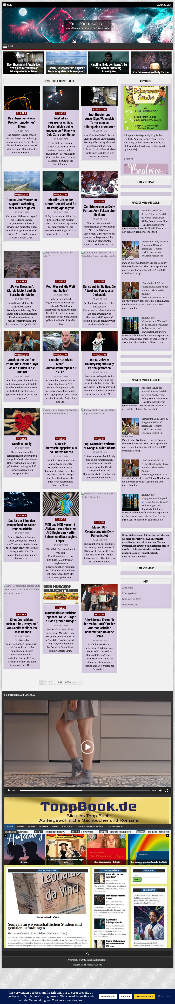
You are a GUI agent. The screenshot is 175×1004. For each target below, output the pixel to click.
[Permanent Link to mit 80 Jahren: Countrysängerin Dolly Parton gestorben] (99, 341)
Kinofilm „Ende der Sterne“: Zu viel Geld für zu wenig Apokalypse (66, 68)
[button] (87, 747)
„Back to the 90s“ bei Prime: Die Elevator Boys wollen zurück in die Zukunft (22, 366)
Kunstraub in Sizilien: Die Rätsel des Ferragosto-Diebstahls (99, 290)
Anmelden (127, 591)
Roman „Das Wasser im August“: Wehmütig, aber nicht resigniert (24, 69)
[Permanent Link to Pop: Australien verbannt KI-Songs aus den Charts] (99, 421)
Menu (9, 4)
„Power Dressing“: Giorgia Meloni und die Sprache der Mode (151, 72)
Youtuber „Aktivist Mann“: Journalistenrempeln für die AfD (61, 366)
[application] (87, 747)
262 (60, 682)
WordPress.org (130, 608)
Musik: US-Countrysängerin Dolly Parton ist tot (99, 531)
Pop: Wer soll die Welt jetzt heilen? (60, 288)
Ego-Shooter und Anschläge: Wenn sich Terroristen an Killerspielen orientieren (99, 120)
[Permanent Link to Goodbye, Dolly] (22, 421)
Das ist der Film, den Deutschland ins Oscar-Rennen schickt (22, 525)
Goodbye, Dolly (21, 444)
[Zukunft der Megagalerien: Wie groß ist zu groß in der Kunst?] (130, 337)
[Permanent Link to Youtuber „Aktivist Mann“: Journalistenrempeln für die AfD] (61, 341)
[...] (154, 171)
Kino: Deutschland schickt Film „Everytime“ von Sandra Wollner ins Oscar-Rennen (22, 626)
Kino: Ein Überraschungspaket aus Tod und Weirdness (61, 448)
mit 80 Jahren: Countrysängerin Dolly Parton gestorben (99, 364)
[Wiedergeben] (8, 790)
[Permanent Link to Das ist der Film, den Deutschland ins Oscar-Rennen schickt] (22, 502)
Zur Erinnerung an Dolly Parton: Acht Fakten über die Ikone (109, 74)
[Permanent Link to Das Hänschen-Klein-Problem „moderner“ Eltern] (22, 98)
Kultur (23, 113)
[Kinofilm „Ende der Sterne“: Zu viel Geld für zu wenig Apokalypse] (130, 229)
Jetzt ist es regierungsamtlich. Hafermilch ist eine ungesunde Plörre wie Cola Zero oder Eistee (60, 126)
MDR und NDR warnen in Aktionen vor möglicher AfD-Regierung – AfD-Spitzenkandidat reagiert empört (61, 532)
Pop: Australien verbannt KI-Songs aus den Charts (99, 446)
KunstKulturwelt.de (87, 23)
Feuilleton (101, 109)
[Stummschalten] (161, 790)
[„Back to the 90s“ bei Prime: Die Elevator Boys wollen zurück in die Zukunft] (130, 302)
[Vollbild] (166, 790)
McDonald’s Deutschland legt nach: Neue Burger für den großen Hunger (60, 617)
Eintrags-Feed (129, 597)
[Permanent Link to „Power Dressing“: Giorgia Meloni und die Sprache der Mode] (22, 264)
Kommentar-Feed (131, 602)
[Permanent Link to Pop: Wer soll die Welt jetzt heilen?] (61, 264)
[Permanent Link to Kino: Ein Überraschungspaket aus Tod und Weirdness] (61, 421)
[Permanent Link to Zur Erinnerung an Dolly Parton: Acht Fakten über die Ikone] (99, 184)
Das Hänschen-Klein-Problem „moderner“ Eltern (21, 122)
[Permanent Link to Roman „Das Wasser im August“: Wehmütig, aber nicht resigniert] (22, 181)
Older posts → (72, 682)
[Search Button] (87, 954)
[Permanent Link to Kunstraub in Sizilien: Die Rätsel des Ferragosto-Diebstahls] (99, 264)
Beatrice (128, 89)
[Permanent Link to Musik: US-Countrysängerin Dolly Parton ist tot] (99, 505)
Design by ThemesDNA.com (87, 965)
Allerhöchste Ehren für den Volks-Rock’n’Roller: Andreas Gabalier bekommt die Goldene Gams (99, 628)
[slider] (85, 790)
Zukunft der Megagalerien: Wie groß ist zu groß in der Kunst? (155, 325)
